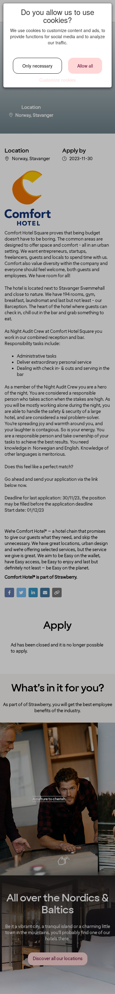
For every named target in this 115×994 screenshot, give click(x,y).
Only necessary (37, 66)
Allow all (85, 66)
